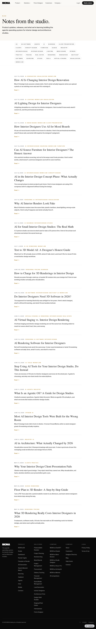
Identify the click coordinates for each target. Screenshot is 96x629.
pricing (29, 54)
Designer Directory (71, 554)
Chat (19, 584)
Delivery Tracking (39, 572)
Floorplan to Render (24, 561)
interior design (21, 51)
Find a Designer (38, 3)
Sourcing (20, 573)
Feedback (90, 626)
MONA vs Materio (55, 572)
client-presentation (66, 44)
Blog (67, 558)
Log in (78, 3)
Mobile (20, 587)
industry (64, 47)
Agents (20, 580)
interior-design (37, 51)
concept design (31, 47)
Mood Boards (38, 560)
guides (54, 47)
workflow (19, 62)
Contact (68, 564)
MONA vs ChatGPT (55, 548)
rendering (52, 54)
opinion (72, 51)
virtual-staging (60, 58)
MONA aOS (21, 548)
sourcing (30, 58)
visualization (75, 58)
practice (19, 54)
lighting (50, 51)
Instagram (91, 622)
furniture (44, 47)
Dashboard (21, 554)
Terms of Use (85, 551)
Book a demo (88, 3)
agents (37, 44)
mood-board (61, 51)
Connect (20, 590)
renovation (63, 54)
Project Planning (39, 553)
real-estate (39, 54)
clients (18, 47)
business (51, 44)
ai (44, 44)
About (67, 548)
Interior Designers (39, 590)
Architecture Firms (39, 594)
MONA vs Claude (55, 551)
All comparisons (54, 576)
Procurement (38, 569)
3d (17, 44)
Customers (48, 3)
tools (48, 58)
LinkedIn (84, 622)
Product (17, 3)
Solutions (27, 3)
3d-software (26, 44)
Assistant (21, 577)
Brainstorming (38, 557)
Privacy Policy (86, 548)
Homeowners (38, 608)
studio (39, 58)
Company (57, 3)
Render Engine (22, 558)
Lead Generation (39, 587)
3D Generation (22, 564)
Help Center (69, 561)
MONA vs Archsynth (56, 569)
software (19, 58)
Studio (20, 551)
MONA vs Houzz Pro (56, 566)
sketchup (75, 54)
